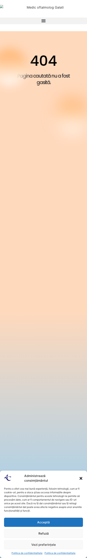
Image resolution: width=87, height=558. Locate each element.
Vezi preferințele (43, 545)
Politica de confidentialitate (27, 553)
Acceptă (43, 522)
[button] (81, 478)
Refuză (43, 533)
